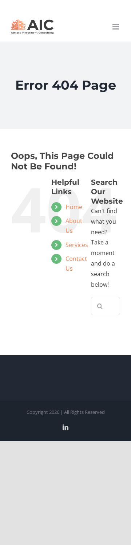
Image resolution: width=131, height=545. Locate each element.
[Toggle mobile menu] (116, 27)
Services (77, 245)
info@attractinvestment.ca (65, 6)
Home (74, 207)
